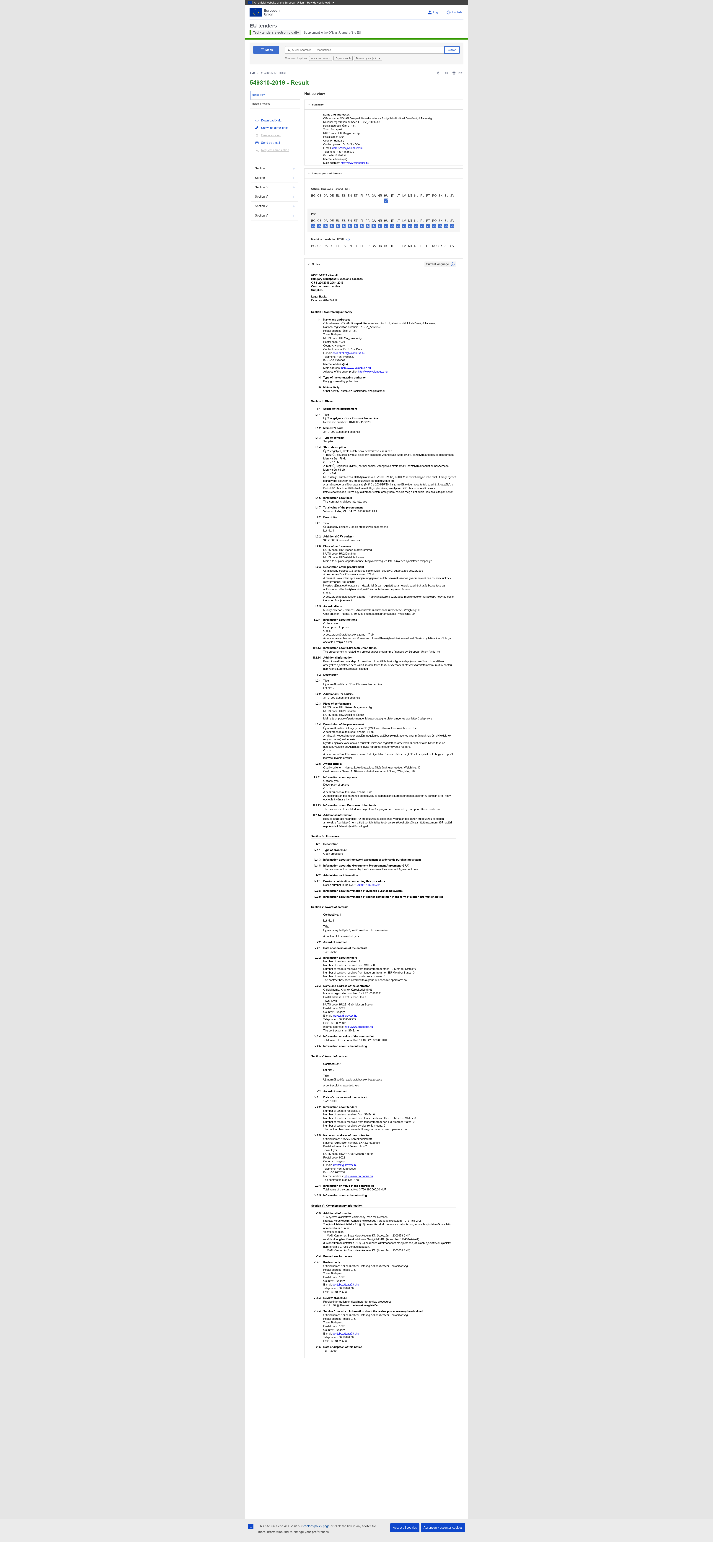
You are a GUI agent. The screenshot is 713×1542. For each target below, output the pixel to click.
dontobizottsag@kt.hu (346, 1284)
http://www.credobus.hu (358, 1026)
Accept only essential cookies (443, 1527)
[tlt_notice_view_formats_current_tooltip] (453, 264)
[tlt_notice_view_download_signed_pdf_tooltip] (386, 200)
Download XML (271, 120)
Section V (261, 196)
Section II (261, 177)
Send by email (270, 142)
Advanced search (320, 58)
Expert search (343, 58)
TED (252, 72)
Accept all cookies (405, 1527)
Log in (437, 12)
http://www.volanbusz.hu (355, 162)
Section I (260, 168)
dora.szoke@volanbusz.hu (347, 148)
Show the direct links (274, 127)
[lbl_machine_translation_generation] (348, 239)
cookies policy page (316, 1526)
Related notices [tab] (261, 103)
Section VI (261, 215)
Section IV (261, 187)
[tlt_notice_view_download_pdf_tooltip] (313, 225)
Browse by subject (366, 58)
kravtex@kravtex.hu (345, 1015)
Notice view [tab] (258, 94)
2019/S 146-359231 (368, 884)
